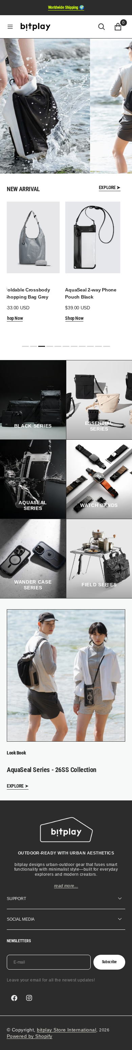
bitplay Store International (66, 1029)
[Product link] (31, 237)
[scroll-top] (120, 1038)
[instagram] (29, 998)
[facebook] (14, 998)
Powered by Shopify (29, 1036)
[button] (10, 26)
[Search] (101, 26)
